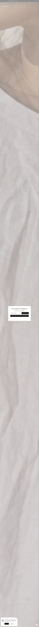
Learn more (7, 621)
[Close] (16, 618)
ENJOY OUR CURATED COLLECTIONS (19, 315)
